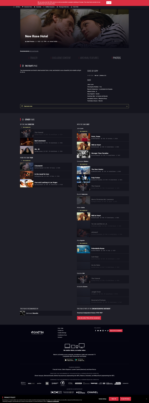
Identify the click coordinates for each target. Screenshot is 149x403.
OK (109, 2)
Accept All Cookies (125, 398)
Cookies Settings (102, 398)
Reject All (114, 398)
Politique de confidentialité (53, 401)
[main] (74, 399)
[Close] (146, 399)
